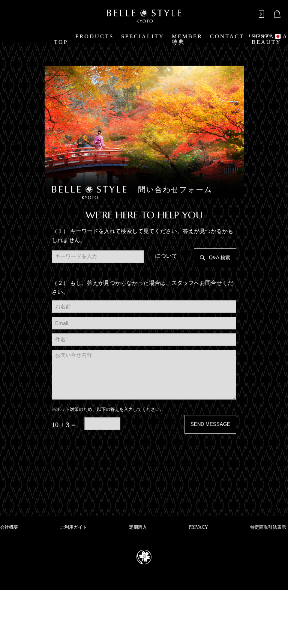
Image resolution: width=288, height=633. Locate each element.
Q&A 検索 (219, 257)
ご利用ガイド (73, 527)
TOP (61, 42)
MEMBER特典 (187, 39)
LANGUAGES (260, 36)
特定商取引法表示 (268, 527)
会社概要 (9, 527)
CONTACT (227, 36)
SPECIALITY (142, 36)
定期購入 (138, 527)
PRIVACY (198, 527)
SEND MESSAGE (210, 424)
